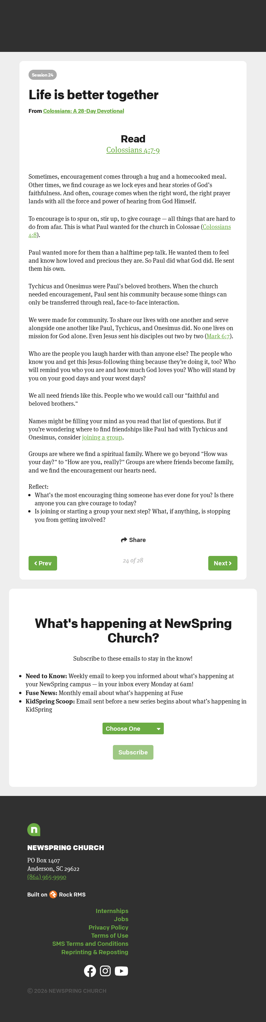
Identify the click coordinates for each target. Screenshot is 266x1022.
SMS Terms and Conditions (90, 943)
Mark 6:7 (218, 336)
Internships (112, 910)
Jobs (121, 918)
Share (137, 539)
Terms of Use (109, 935)
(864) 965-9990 (46, 876)
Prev (44, 563)
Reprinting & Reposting (94, 952)
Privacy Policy (108, 927)
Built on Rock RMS (56, 894)
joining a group (102, 437)
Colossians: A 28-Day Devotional (83, 110)
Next (221, 563)
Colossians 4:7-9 (133, 149)
